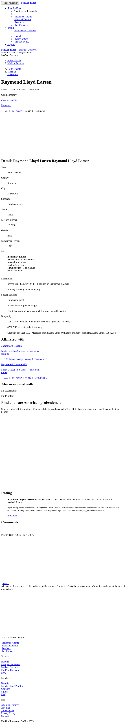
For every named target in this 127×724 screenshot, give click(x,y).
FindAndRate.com (10, 670)
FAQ (3, 672)
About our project (10, 705)
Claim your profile (9, 100)
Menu (10, 27)
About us (5, 707)
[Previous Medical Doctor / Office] (2, 529)
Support (5, 716)
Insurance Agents (23, 16)
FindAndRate (14, 8)
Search (18, 36)
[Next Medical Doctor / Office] (4, 529)
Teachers (19, 22)
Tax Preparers (21, 25)
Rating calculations (10, 664)
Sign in (11, 44)
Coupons (5, 689)
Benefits (5, 661)
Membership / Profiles (25, 30)
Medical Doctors (22, 19)
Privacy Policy (21, 41)
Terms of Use (21, 39)
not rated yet (18, 111)
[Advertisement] (63, 134)
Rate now (6, 105)
